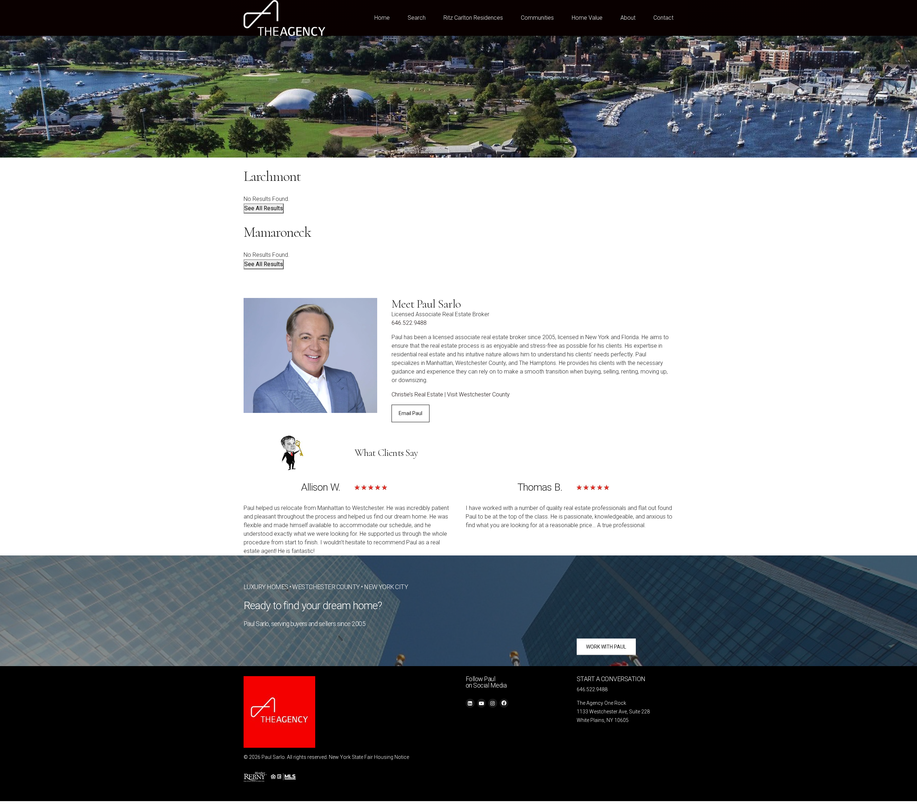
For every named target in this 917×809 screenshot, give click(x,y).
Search (417, 17)
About (627, 17)
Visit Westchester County (478, 394)
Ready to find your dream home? (313, 605)
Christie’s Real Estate (417, 394)
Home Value (587, 17)
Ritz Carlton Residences (473, 17)
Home (382, 17)
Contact (663, 17)
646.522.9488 (409, 322)
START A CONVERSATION (611, 679)
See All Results (263, 208)
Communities (537, 17)
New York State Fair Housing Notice (369, 757)
